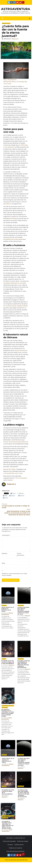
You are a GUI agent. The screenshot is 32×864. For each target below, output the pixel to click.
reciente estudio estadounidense (17, 306)
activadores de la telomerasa (13, 239)
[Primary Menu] (2, 18)
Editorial (4, 605)
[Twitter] (8, 2)
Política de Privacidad (9, 841)
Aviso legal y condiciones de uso (15, 838)
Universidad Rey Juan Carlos (12, 473)
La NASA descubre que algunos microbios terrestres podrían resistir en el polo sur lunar (23, 611)
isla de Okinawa (20, 350)
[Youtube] (17, 2)
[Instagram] (14, 2)
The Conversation (21, 478)
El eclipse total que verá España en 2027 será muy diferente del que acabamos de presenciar (23, 664)
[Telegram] (20, 2)
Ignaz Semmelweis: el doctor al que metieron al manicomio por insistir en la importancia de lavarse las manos (17, 512)
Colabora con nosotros (15, 848)
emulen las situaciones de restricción (15, 442)
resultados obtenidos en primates (14, 283)
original (10, 480)
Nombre (5, 553)
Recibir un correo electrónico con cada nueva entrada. (14, 574)
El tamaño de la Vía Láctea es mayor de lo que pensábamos (7, 662)
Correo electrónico (20, 555)
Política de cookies (22, 841)
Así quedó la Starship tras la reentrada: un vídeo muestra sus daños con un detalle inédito (7, 713)
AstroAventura (15, 9)
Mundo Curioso (6, 23)
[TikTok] (23, 2)
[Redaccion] (4, 484)
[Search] (30, 18)
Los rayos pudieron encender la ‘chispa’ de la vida (15, 505)
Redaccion (15, 39)
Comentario (6, 535)
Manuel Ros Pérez (9, 81)
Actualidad (20, 605)
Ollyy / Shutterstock (9, 79)
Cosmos (4, 658)
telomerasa (13, 218)
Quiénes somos (18, 844)
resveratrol (6, 204)
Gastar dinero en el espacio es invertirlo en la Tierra (7, 609)
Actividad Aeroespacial (8, 705)
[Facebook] (11, 2)
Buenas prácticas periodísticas (15, 851)
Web (3, 563)
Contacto (10, 844)
